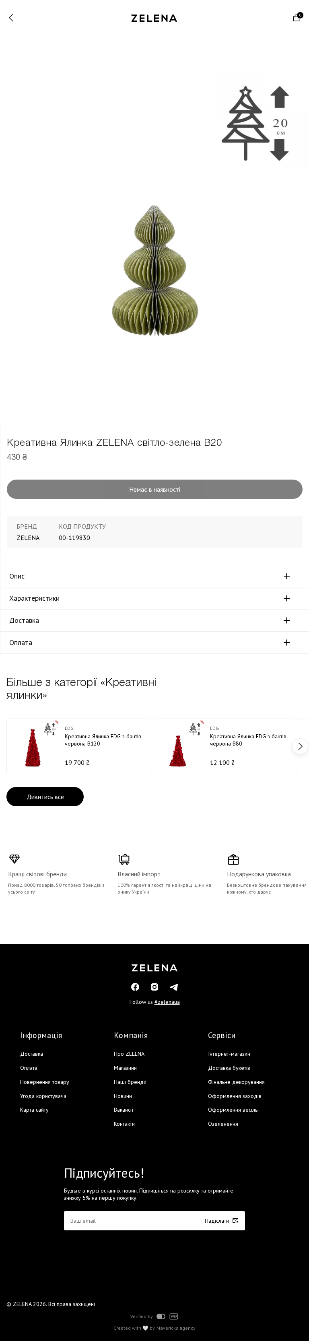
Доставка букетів (229, 1067)
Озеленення (223, 1123)
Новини (123, 1096)
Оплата (20, 642)
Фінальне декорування (236, 1082)
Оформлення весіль (233, 1109)
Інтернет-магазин (229, 1053)
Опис (17, 576)
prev (9, 746)
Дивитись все (45, 797)
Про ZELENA (129, 1053)
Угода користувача (43, 1096)
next (300, 746)
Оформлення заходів (235, 1096)
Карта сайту (34, 1109)
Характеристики (34, 598)
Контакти (124, 1123)
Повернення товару (44, 1082)
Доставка (24, 620)
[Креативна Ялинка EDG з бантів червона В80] (223, 746)
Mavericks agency (176, 1328)
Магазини (125, 1067)
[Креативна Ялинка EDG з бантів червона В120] (78, 746)
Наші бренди (130, 1082)
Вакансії (123, 1109)
